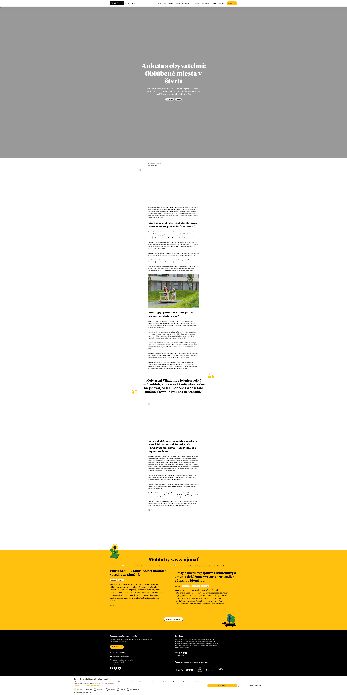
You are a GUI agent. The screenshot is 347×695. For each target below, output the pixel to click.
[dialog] (173, 685)
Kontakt (221, 3)
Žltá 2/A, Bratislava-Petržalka (123, 660)
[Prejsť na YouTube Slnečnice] (119, 668)
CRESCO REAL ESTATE (182, 639)
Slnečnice (165, 497)
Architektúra (195, 586)
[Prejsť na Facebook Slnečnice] (111, 668)
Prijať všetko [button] (222, 685)
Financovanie (168, 3)
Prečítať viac (111, 683)
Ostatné (121, 580)
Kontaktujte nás (117, 647)
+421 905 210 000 (119, 652)
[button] (138, 685)
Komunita (178, 99)
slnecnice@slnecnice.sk (121, 656)
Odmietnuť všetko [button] (255, 685)
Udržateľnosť (169, 99)
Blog (214, 3)
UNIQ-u (174, 236)
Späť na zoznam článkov (173, 619)
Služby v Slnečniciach (183, 3)
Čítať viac (113, 606)
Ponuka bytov (232, 3)
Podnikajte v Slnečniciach (202, 3)
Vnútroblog (205, 586)
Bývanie (158, 3)
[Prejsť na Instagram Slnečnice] (115, 668)
